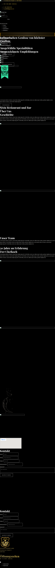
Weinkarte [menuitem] (5, 30)
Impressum (5, 565)
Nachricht (2, 467)
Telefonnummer (3, 464)
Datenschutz (6, 564)
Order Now (27, 34)
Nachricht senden (6, 475)
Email (1, 457)
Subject (2, 461)
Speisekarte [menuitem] (5, 28)
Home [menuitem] (4, 25)
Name (1, 454)
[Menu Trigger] (2, 14)
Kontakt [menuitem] (5, 27)
